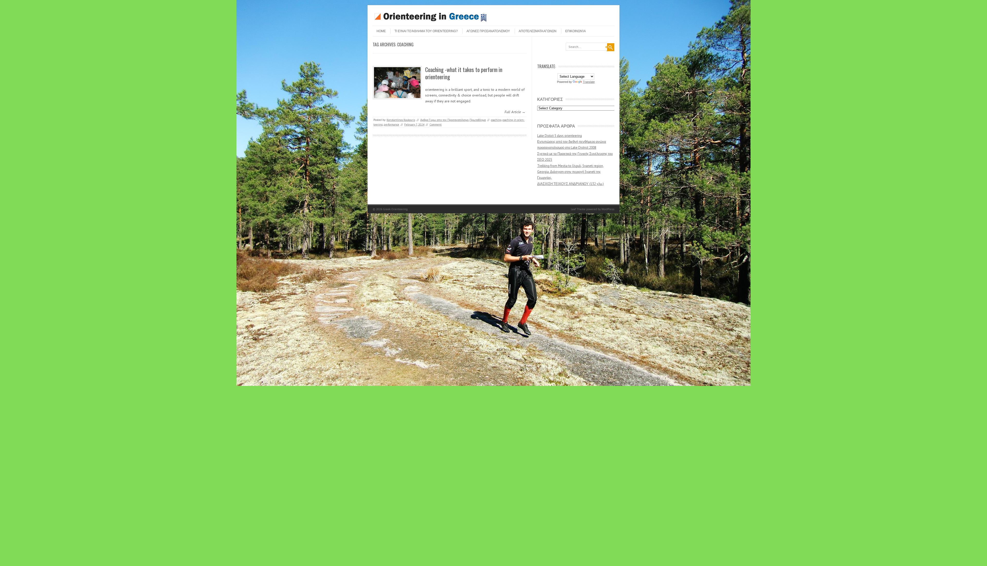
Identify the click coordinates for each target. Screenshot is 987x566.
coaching (496, 120)
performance (391, 124)
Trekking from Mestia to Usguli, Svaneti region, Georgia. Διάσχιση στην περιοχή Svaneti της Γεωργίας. (570, 172)
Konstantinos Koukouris (401, 120)
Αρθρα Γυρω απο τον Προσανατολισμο (444, 120)
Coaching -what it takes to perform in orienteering (463, 73)
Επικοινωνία (575, 31)
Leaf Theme (578, 209)
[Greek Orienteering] (430, 21)
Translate (589, 81)
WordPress (607, 209)
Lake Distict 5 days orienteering (559, 136)
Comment (435, 124)
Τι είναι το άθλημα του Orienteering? (426, 31)
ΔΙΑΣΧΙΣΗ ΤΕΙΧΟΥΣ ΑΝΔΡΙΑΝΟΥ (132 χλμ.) (570, 184)
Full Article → (515, 112)
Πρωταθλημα (478, 120)
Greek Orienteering (395, 209)
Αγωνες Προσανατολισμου (488, 31)
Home (381, 31)
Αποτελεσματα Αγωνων (537, 31)
